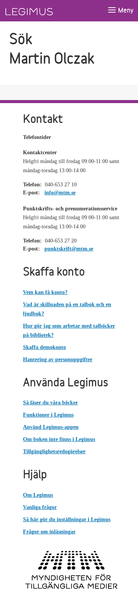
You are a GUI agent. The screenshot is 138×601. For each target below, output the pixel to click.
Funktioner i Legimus (48, 415)
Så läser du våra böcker (50, 403)
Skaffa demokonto (44, 347)
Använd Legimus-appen (51, 427)
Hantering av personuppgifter (57, 359)
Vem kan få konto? (45, 292)
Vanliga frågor (40, 507)
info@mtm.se (60, 192)
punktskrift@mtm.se (68, 249)
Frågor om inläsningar (49, 532)
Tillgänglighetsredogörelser (54, 451)
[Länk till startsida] (43, 10)
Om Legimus (38, 495)
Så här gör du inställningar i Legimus (66, 519)
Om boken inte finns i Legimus (59, 439)
